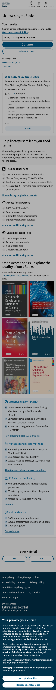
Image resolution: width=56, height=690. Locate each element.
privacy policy (17, 660)
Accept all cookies (28, 678)
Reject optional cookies (28, 685)
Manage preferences (13, 667)
